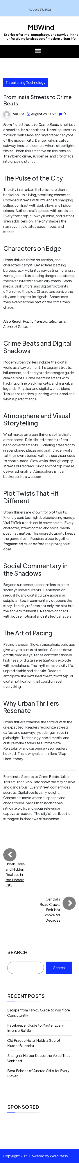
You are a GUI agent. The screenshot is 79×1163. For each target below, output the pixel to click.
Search (17, 952)
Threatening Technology (25, 82)
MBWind (41, 27)
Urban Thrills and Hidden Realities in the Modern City (15, 874)
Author (18, 113)
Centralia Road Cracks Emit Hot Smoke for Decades (50, 909)
